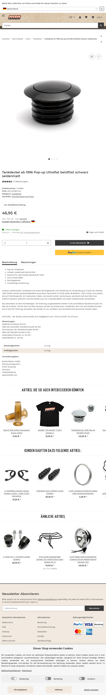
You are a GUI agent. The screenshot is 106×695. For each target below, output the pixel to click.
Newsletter (42, 631)
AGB (4, 627)
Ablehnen (59, 690)
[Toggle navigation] (3, 14)
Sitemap (5, 631)
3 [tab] (54, 159)
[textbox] (49, 9)
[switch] (14, 678)
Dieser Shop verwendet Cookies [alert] (53, 648)
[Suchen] (101, 25)
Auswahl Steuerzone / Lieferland (16, 221)
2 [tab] (51, 159)
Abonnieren (94, 608)
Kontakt (40, 636)
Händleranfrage (44, 640)
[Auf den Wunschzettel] (98, 56)
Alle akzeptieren (20, 690)
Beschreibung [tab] (9, 262)
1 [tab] (49, 159)
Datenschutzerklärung (47, 599)
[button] (80, 17)
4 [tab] (57, 159)
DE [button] (70, 17)
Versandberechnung (46, 627)
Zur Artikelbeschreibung (14, 205)
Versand (23, 219)
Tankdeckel (16, 194)
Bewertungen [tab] (28, 262)
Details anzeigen (91, 690)
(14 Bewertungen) (20, 181)
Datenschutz (7, 622)
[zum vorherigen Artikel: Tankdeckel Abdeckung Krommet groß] (101, 42)
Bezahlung (42, 622)
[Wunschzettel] (86, 17)
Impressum (7, 636)
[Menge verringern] (5, 243)
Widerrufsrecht (8, 640)
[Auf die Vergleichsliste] (92, 56)
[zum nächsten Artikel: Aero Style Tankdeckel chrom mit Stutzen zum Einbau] (101, 36)
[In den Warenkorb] (4, 50)
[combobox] (50, 9)
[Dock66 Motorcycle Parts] (14, 17)
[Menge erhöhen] (48, 243)
